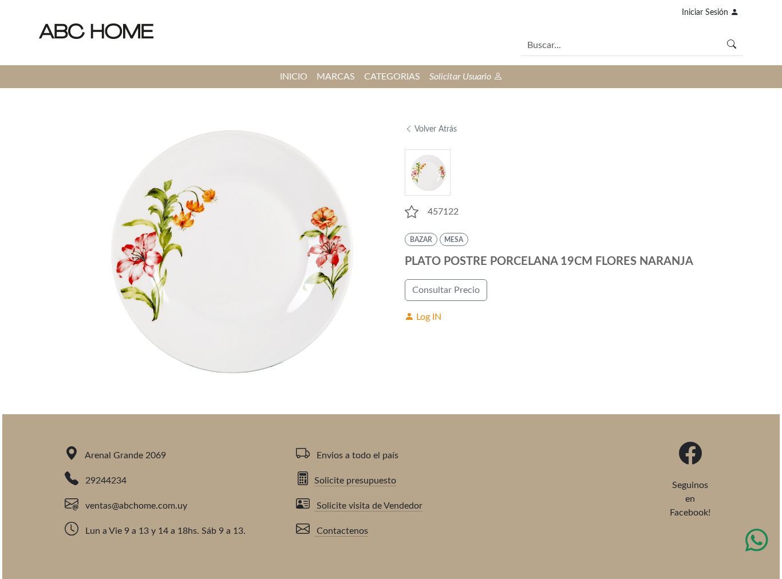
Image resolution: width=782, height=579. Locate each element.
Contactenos (341, 531)
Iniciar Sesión (706, 13)
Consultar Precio (446, 290)
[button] (411, 212)
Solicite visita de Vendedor (368, 505)
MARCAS (336, 76)
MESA (453, 239)
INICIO (293, 76)
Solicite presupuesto (355, 480)
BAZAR (421, 239)
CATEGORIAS (392, 76)
